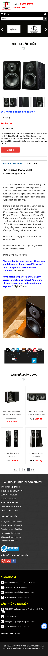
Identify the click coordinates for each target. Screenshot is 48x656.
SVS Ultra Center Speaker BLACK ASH (36, 413)
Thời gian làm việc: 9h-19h (12, 521)
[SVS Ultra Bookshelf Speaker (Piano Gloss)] (11, 397)
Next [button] (45, 29)
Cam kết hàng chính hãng (11, 529)
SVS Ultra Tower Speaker (36, 454)
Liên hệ (10, 150)
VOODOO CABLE (8, 499)
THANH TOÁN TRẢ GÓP (12, 525)
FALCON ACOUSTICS (10, 510)
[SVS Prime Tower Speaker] (11, 439)
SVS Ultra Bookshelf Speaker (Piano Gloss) (12, 413)
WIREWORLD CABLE (10, 487)
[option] (14, 29)
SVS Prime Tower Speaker (11, 454)
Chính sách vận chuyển (11, 537)
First (15, 470)
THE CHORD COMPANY (12, 491)
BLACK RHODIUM (9, 495)
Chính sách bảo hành (10, 541)
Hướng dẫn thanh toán (10, 533)
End (32, 470)
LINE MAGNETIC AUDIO (11, 506)
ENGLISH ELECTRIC (10, 502)
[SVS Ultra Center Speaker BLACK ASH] (36, 397)
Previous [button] (2, 29)
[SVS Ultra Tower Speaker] (36, 439)
